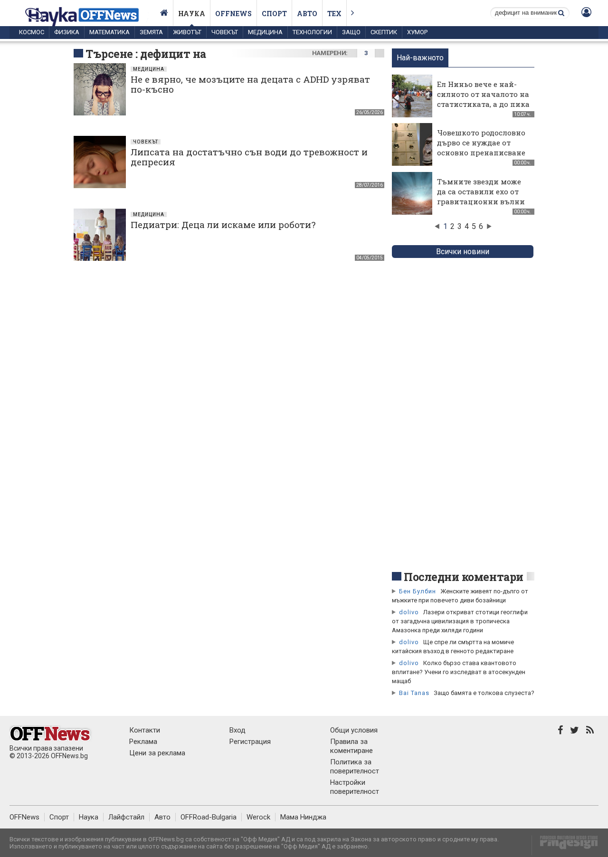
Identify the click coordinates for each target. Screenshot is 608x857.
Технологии (312, 32)
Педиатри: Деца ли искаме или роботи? (223, 224)
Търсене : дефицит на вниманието (146, 61)
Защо (351, 32)
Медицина (265, 32)
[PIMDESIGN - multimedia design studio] (565, 845)
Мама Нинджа (303, 817)
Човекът (224, 32)
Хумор (417, 32)
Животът (187, 32)
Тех (334, 13)
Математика (109, 32)
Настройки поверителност (354, 787)
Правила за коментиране (351, 746)
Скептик (383, 32)
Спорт (274, 13)
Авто (307, 13)
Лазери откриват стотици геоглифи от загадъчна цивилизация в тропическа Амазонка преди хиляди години (460, 621)
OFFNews (24, 817)
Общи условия (354, 730)
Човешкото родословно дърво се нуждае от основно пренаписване (481, 142)
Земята (151, 32)
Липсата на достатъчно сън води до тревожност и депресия (249, 157)
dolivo (409, 612)
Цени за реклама (157, 753)
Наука (191, 13)
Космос (31, 32)
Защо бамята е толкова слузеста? (484, 692)
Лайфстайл (126, 817)
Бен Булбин (417, 591)
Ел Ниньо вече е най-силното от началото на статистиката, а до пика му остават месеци (483, 99)
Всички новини (462, 251)
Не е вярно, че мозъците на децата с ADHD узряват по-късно (250, 84)
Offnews (233, 13)
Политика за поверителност (354, 766)
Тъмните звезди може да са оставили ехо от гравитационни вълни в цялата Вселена (481, 196)
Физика (66, 32)
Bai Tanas (414, 692)
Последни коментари (463, 577)
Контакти (144, 730)
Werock (258, 817)
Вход (237, 730)
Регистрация (250, 741)
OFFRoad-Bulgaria (208, 817)
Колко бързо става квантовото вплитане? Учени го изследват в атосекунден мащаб (458, 672)
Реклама (143, 741)
